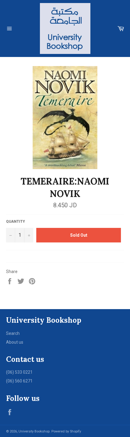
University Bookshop (34, 431)
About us (14, 342)
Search (13, 333)
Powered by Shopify (66, 431)
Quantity (15, 221)
